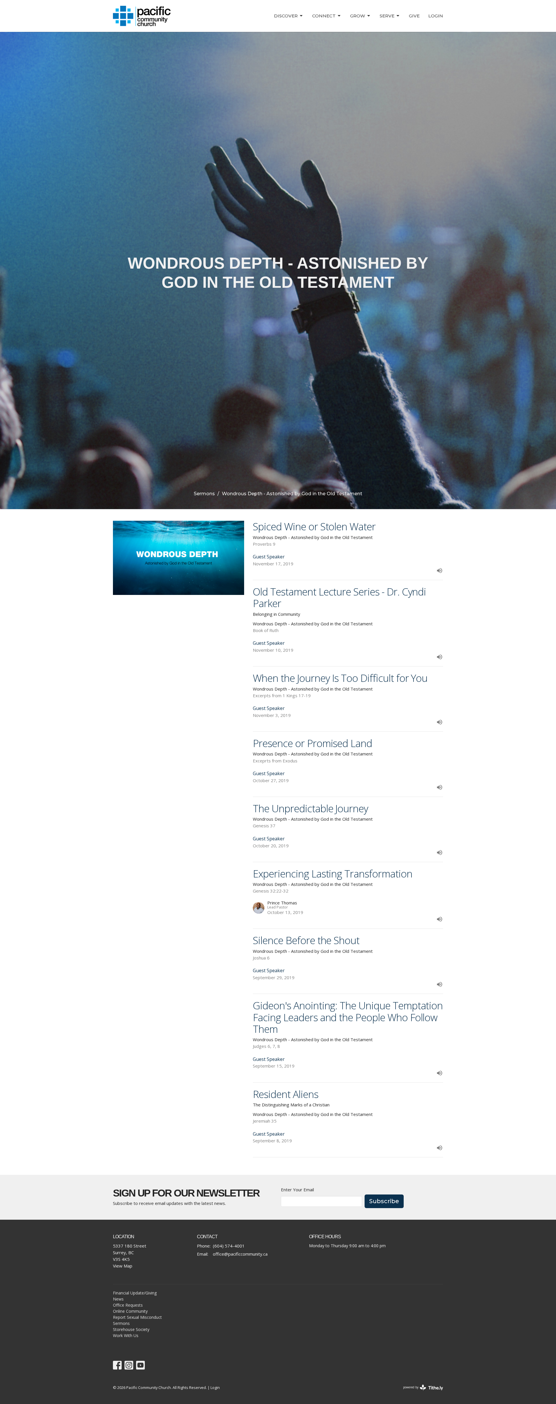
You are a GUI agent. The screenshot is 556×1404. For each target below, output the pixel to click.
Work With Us (125, 1335)
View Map (122, 1266)
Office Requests (128, 1305)
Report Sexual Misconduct (137, 1317)
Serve (387, 16)
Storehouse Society (131, 1329)
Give (414, 16)
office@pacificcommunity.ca (240, 1254)
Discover (286, 16)
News (118, 1299)
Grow (357, 16)
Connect (324, 16)
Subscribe (384, 1201)
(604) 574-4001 (229, 1246)
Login (435, 16)
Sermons (204, 493)
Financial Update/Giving (135, 1293)
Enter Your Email (297, 1189)
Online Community (130, 1311)
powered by (420, 1392)
